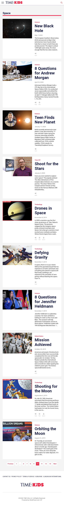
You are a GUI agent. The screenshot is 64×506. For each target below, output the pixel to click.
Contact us (6, 476)
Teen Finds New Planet (45, 119)
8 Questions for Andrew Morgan (45, 73)
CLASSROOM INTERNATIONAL (52, 476)
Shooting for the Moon (46, 388)
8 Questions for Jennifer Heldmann (45, 302)
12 (46, 464)
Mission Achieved (43, 342)
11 (41, 464)
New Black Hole (44, 28)
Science (37, 22)
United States (39, 336)
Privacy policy (16, 476)
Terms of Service (28, 476)
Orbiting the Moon (45, 431)
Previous (10, 464)
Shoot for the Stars (46, 166)
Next (55, 464)
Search (61, 2)
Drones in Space (43, 210)
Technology (38, 204)
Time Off (37, 160)
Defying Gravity (42, 255)
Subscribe (38, 476)
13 (50, 464)
